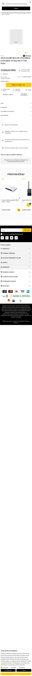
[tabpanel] (16, 36)
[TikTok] (16, 237)
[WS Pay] (5, 296)
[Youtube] (11, 237)
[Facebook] (2, 237)
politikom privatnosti (16, 234)
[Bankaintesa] (20, 296)
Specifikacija (4, 115)
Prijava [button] (16, 8)
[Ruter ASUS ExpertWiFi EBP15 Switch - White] (11, 188)
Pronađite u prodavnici (7, 111)
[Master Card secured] (9, 300)
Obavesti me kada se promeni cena (25, 70)
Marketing (22, 667)
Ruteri (2, 56)
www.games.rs (10, 321)
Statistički (13, 667)
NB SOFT (22, 321)
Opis (2, 103)
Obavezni (5, 667)
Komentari (4, 107)
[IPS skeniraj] (20, 300)
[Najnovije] (3, 179)
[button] (6, 90)
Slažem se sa (13, 234)
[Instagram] (7, 237)
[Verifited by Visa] (13, 300)
